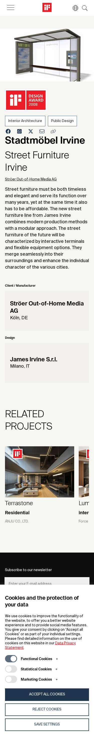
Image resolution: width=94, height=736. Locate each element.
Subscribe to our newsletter (28, 570)
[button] (73, 8)
